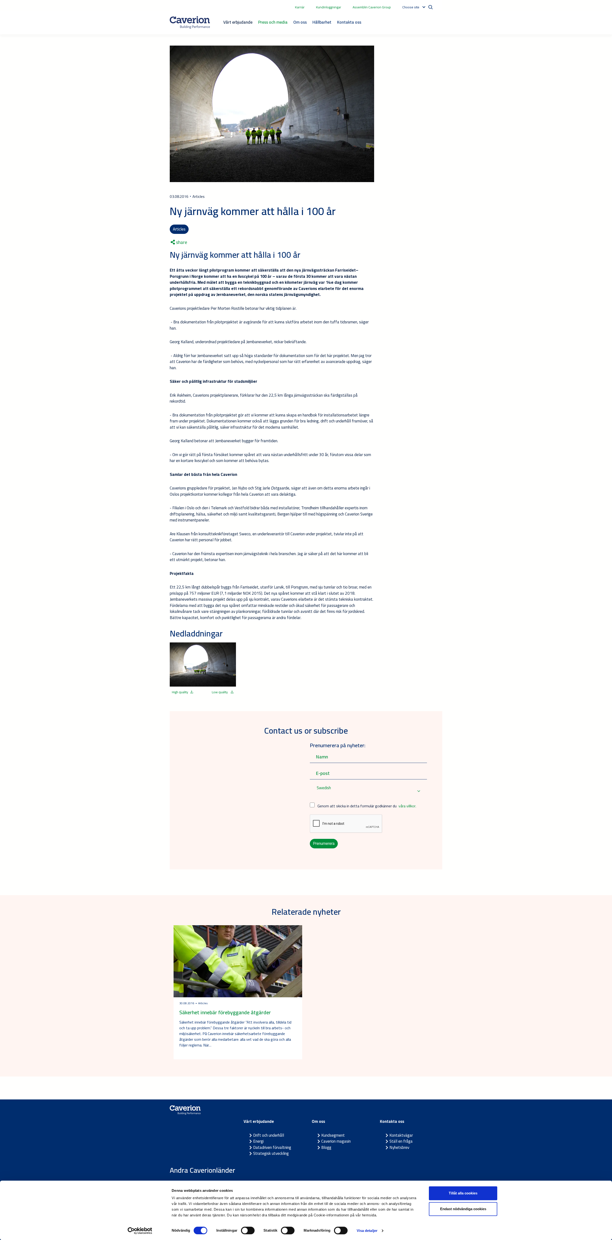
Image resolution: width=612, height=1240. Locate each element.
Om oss (300, 22)
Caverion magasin (336, 1141)
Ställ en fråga (401, 1141)
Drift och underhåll (268, 1135)
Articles (179, 229)
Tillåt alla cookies (463, 1193)
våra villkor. (407, 805)
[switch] (248, 1230)
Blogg (326, 1147)
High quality (180, 692)
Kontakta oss (349, 22)
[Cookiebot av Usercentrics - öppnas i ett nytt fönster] (140, 1230)
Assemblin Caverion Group (372, 7)
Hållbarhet (321, 22)
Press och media (273, 22)
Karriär (300, 7)
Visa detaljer (367, 1231)
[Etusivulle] (190, 22)
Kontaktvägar (401, 1135)
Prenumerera (324, 843)
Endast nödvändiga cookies (463, 1209)
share (181, 242)
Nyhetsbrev (399, 1147)
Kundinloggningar (328, 7)
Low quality (220, 692)
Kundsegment (333, 1135)
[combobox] (368, 791)
